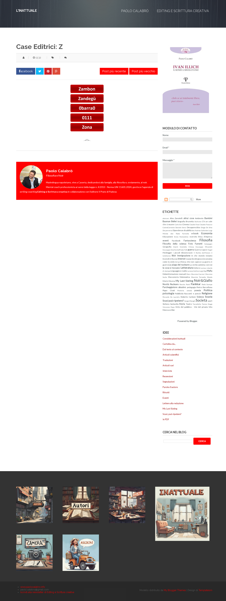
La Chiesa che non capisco (190, 262)
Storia (182, 304)
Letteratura (187, 267)
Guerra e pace (200, 249)
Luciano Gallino (193, 271)
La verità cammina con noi (201, 265)
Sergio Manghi (189, 301)
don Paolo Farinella (180, 234)
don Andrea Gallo (198, 230)
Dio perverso (167, 230)
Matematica (185, 277)
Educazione (168, 236)
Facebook (176, 240)
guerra (191, 249)
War (173, 310)
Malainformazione (171, 274)
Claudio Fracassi (206, 224)
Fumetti (198, 243)
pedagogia (191, 287)
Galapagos (208, 244)
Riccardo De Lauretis (171, 297)
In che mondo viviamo (201, 255)
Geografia (167, 246)
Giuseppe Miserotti (204, 247)
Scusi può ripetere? (173, 300)
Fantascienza (190, 240)
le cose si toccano (171, 268)
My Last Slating (184, 280)
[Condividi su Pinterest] (48, 71)
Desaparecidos (193, 227)
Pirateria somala (184, 290)
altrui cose (188, 218)
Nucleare (174, 284)
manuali (182, 274)
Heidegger (167, 252)
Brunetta (190, 221)
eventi (166, 240)
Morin (165, 281)
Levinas (203, 268)
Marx (188, 274)
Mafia (209, 270)
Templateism (205, 590)
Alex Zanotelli (176, 218)
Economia (206, 233)
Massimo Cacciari (198, 274)
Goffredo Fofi (182, 250)
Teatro (189, 304)
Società (201, 300)
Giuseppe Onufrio (170, 250)
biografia (181, 221)
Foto (190, 243)
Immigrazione (183, 255)
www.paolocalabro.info (32, 587)
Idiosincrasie (187, 252)
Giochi (175, 247)
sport (210, 301)
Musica (172, 281)
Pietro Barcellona (204, 287)
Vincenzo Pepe (169, 307)
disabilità (187, 230)
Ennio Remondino (181, 237)
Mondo (209, 277)
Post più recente (114, 71)
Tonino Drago (207, 304)
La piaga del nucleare (179, 264)
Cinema (185, 224)
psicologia (168, 293)
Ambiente (199, 218)
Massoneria (173, 277)
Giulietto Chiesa (187, 247)
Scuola (208, 296)
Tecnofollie (197, 304)
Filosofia (205, 240)
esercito (193, 236)
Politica (208, 290)
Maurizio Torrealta (198, 277)
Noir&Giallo (203, 280)
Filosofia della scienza (174, 243)
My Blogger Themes (175, 590)
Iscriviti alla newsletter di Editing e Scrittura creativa (47, 592)
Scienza (200, 296)
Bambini (208, 218)
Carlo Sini (178, 224)
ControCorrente (169, 227)
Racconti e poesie (192, 293)
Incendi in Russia (170, 259)
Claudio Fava (194, 224)
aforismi (166, 218)
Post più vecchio (143, 71)
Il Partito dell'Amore (202, 253)
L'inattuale (26, 11)
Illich (174, 255)
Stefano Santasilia (171, 304)
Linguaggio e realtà (178, 271)
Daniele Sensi (180, 227)
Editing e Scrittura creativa (183, 11)
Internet (181, 258)
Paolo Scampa (207, 284)
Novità (166, 284)
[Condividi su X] (40, 71)
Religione (207, 293)
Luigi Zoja (202, 271)
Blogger (193, 321)
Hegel (209, 250)
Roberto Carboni (188, 297)
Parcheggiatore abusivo (174, 287)
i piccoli (176, 252)
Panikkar (196, 284)
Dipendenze (178, 230)
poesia (197, 290)
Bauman (166, 221)
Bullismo (198, 222)
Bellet (174, 221)
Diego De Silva (206, 227)
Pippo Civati (169, 290)
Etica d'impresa (205, 236)
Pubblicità (179, 293)
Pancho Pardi (185, 284)
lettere (197, 268)
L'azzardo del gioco (194, 259)
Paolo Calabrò (135, 11)
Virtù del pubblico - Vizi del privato (191, 307)
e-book (195, 233)
